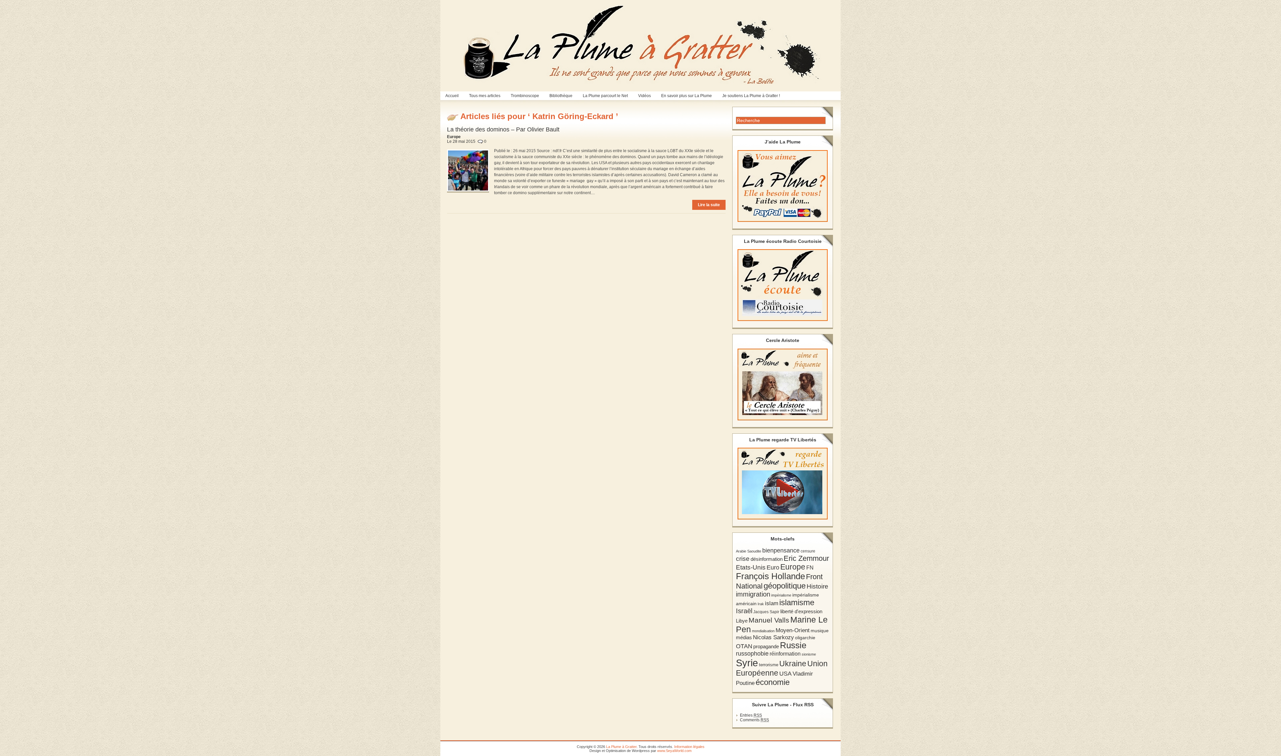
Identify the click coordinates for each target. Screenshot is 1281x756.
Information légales (689, 747)
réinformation (785, 654)
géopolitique (785, 585)
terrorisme (768, 664)
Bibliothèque (560, 95)
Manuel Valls (769, 620)
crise (743, 558)
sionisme (809, 654)
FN (810, 567)
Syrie (747, 662)
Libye (742, 621)
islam (771, 603)
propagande (766, 646)
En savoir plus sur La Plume (686, 95)
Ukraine (792, 664)
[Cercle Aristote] (782, 384)
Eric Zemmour (806, 558)
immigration (753, 594)
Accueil (452, 95)
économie (773, 682)
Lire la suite (709, 205)
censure (808, 551)
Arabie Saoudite (748, 551)
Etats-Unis (751, 567)
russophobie (752, 653)
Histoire (817, 586)
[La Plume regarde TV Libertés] (782, 483)
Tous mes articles (484, 95)
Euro (773, 567)
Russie (793, 645)
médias (744, 637)
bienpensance (781, 550)
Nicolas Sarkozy (773, 637)
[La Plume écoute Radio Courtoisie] (782, 285)
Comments (754, 720)
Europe (792, 567)
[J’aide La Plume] (782, 186)
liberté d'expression (801, 611)
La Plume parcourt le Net (605, 95)
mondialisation (763, 631)
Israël (744, 611)
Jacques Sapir (766, 612)
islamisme (796, 602)
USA (785, 673)
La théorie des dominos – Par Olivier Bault (503, 129)
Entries (751, 715)
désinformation (767, 559)
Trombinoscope (525, 95)
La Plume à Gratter (621, 747)
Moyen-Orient (793, 630)
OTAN (744, 646)
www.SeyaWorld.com (674, 751)
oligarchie (805, 637)
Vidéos (644, 95)
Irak (761, 604)
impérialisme (781, 595)
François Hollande (770, 576)
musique (820, 630)
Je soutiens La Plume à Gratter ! (751, 95)
